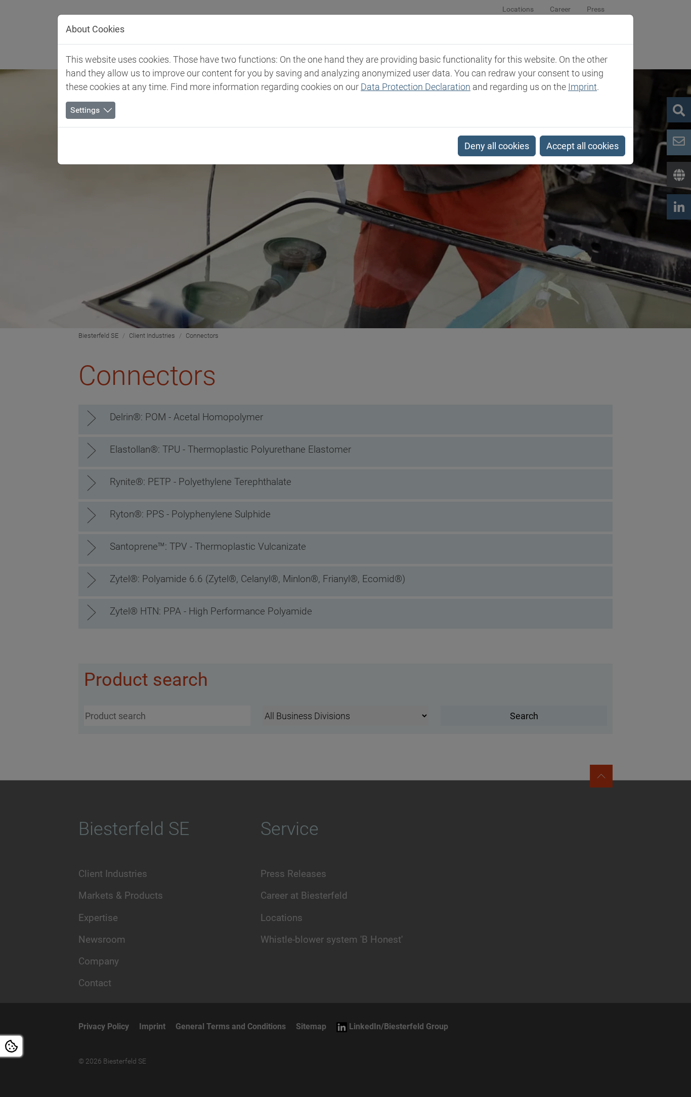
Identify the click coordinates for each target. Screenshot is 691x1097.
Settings (85, 110)
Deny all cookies (496, 146)
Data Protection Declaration (415, 86)
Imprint (582, 86)
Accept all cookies (582, 146)
